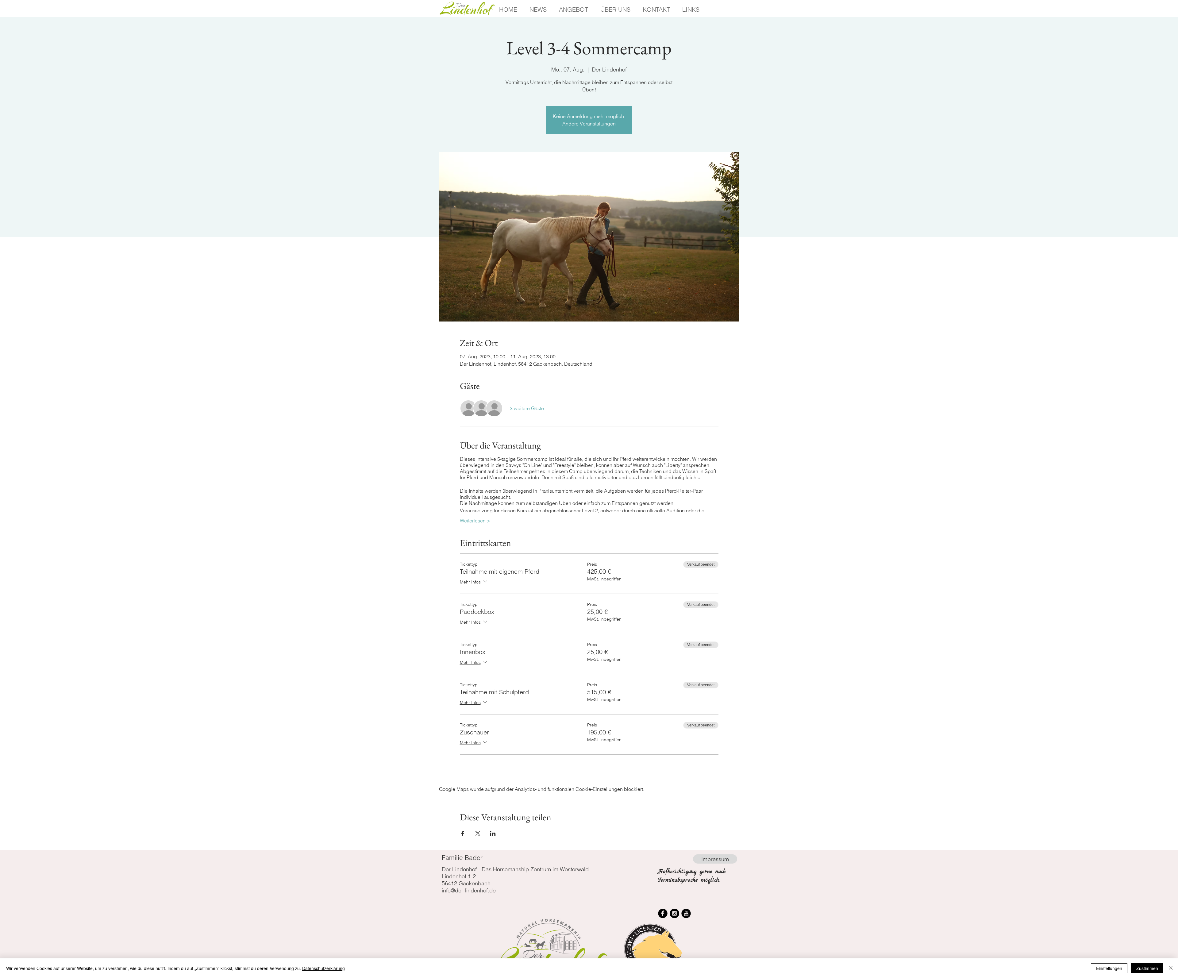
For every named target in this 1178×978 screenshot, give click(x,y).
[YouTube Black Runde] (686, 913)
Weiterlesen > (475, 521)
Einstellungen (1109, 968)
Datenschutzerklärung (323, 968)
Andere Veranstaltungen (589, 124)
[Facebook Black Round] (663, 913)
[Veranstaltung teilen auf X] (478, 833)
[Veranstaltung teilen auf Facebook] (463, 833)
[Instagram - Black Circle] (674, 913)
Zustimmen (1147, 968)
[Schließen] (1170, 968)
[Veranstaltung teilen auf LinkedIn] (493, 833)
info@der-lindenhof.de (469, 890)
